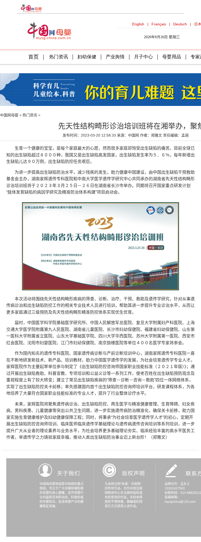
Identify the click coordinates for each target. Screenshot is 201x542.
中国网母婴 (9, 115)
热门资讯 (30, 115)
